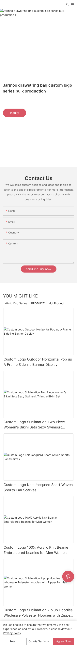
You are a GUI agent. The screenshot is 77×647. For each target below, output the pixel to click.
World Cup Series (16, 303)
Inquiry (14, 112)
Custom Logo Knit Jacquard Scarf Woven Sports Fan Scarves (38, 487)
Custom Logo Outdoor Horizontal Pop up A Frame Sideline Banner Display (38, 362)
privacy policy (12, 633)
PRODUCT (38, 303)
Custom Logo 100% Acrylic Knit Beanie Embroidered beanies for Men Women (36, 550)
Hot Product (56, 303)
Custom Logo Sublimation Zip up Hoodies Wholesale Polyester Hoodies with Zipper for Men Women (38, 613)
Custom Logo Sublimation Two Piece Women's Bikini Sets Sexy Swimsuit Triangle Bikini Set (34, 425)
